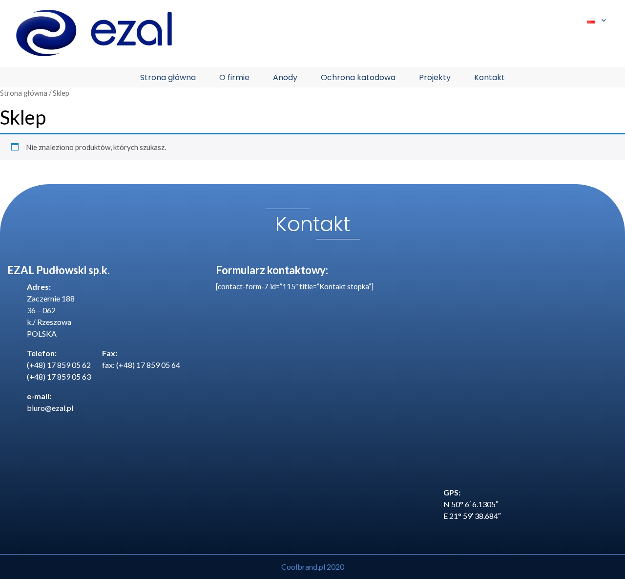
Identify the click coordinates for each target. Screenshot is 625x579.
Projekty (435, 77)
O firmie (234, 77)
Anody (285, 77)
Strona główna (168, 77)
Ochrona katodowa (358, 77)
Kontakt (489, 77)
